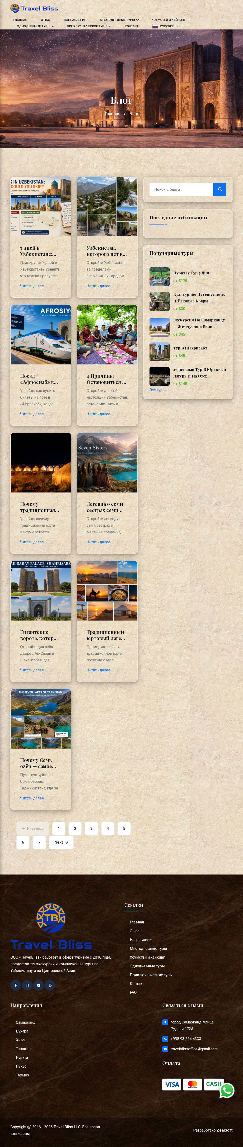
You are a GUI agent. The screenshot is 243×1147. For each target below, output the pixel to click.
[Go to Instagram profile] (27, 985)
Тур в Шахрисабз (190, 347)
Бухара (22, 1031)
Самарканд (26, 1022)
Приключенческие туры (87, 26)
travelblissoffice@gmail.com (194, 1049)
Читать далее (32, 286)
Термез (22, 1075)
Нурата (22, 1057)
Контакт (132, 26)
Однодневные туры (33, 26)
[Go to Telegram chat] (38, 985)
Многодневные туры (117, 20)
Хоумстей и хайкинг (169, 20)
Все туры (158, 390)
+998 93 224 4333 (186, 1039)
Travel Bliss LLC (67, 1127)
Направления (75, 20)
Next (59, 842)
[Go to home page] (34, 8)
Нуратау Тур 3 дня (191, 272)
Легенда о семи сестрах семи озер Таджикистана (105, 513)
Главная (20, 20)
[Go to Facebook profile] (15, 985)
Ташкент (23, 1049)
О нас (45, 20)
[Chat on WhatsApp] (227, 1090)
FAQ (133, 992)
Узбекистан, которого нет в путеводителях (105, 253)
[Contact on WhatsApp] (50, 985)
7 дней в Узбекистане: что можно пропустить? (36, 256)
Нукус (21, 1066)
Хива (20, 1040)
